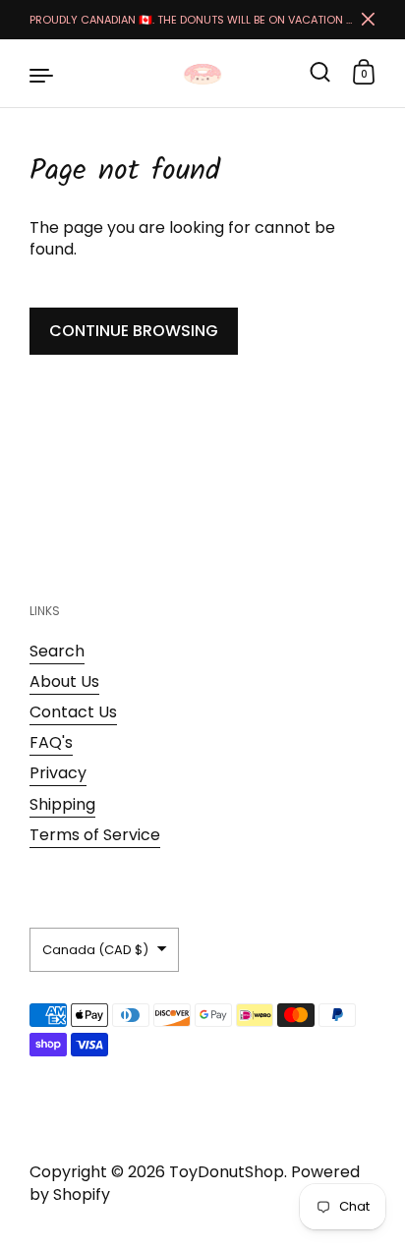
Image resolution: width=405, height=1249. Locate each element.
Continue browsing (133, 330)
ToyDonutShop (226, 1172)
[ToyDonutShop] (202, 73)
